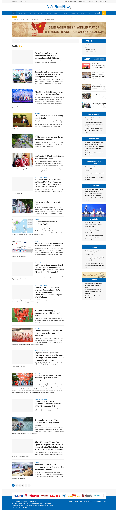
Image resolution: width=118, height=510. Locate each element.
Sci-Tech (40, 13)
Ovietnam (90, 1)
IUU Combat (26, 19)
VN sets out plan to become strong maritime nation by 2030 (93, 119)
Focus (14, 17)
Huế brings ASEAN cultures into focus (48, 203)
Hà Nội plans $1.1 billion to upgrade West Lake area (94, 153)
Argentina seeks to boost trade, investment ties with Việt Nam (99, 86)
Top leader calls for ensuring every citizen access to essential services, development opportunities (49, 74)
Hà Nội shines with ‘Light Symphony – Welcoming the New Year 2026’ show (94, 148)
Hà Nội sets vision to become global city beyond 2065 (94, 199)
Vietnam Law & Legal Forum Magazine (72, 1)
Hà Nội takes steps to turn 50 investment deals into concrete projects (93, 168)
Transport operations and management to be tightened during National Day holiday (49, 467)
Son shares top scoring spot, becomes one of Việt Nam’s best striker (47, 312)
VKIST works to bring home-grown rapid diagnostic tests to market (49, 244)
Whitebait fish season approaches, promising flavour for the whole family (93, 285)
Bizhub (84, 1)
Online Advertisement (90, 51)
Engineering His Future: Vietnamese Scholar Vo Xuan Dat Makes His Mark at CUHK (48, 403)
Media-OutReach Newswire (41, 51)
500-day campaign (37, 19)
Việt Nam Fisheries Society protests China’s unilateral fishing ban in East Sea (94, 265)
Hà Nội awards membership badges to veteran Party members (98, 65)
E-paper (87, 41)
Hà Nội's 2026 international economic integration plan (94, 174)
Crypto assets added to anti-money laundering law (49, 116)
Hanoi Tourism (79, 17)
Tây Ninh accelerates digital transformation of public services (99, 104)
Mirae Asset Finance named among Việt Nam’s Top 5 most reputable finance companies (94, 237)
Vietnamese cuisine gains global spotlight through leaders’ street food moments (94, 291)
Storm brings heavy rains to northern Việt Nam (46, 222)
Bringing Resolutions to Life (27, 17)
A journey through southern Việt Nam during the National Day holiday (48, 377)
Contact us (89, 501)
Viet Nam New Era (41, 17)
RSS (105, 501)
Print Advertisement (90, 49)
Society (48, 13)
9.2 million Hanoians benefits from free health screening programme (94, 143)
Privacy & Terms (98, 501)
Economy (32, 13)
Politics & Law (22, 13)
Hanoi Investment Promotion (55, 17)
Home (15, 41)
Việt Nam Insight (16, 19)
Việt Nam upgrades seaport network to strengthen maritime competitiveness (94, 252)
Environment (74, 13)
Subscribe (87, 47)
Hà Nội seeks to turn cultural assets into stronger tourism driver (94, 190)
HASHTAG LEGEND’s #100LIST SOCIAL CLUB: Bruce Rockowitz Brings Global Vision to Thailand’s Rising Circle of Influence (48, 183)
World (90, 13)
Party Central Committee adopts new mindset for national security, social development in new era (94, 124)
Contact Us (103, 1)
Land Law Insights (68, 17)
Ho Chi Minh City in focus (92, 17)
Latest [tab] (86, 59)
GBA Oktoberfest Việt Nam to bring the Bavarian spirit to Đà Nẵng (49, 93)
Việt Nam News (59, 7)
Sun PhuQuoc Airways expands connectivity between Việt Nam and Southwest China (94, 231)
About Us (96, 1)
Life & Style (57, 13)
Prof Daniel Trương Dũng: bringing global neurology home (49, 157)
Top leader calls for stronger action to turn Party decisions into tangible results (94, 130)
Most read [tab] (99, 59)
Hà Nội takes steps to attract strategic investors (94, 178)
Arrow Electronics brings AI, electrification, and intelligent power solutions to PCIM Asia (47, 55)
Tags (20, 41)
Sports (65, 13)
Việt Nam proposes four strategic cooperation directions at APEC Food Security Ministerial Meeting (93, 76)
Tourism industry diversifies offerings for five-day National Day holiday (49, 422)
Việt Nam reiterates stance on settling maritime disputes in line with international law (94, 259)
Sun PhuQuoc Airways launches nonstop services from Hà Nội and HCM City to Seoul (93, 224)
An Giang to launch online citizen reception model (98, 95)
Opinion (83, 13)
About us (82, 501)
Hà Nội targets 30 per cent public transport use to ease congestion (93, 194)
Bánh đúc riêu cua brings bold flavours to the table (92, 296)
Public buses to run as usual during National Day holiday (49, 138)
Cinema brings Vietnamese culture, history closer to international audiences (49, 333)
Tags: (15, 46)
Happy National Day (49, 19)
